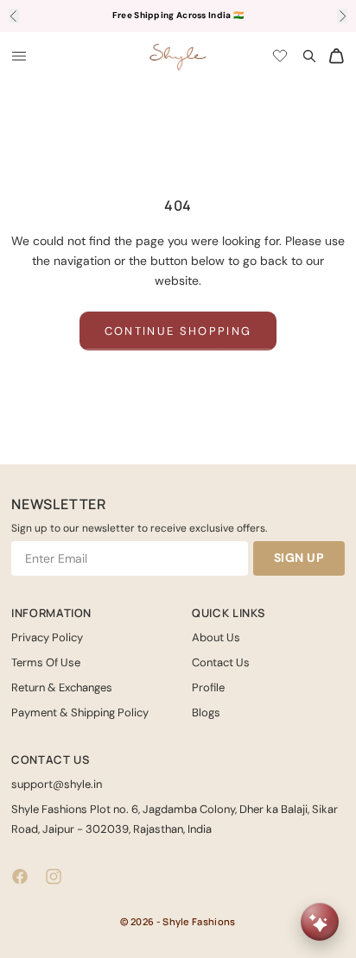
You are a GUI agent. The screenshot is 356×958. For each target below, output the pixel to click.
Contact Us (221, 662)
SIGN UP (299, 557)
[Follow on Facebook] (20, 876)
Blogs (206, 712)
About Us (216, 637)
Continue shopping (178, 331)
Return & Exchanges (61, 687)
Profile (208, 687)
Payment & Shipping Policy (80, 712)
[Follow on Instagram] (53, 876)
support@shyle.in (56, 784)
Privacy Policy (47, 637)
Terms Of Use (45, 662)
